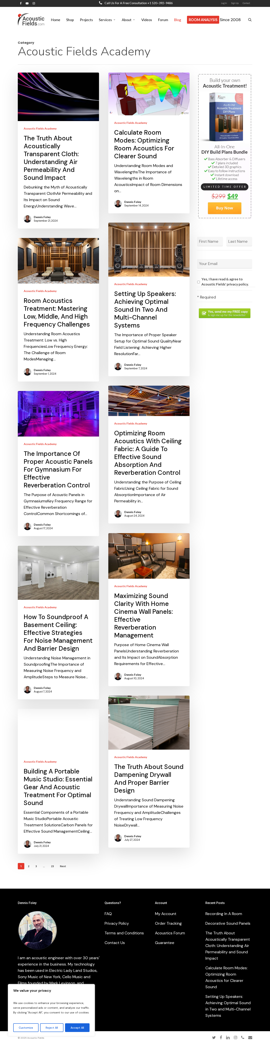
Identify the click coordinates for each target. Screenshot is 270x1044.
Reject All (52, 1027)
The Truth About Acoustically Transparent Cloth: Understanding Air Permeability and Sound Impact (227, 945)
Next (63, 866)
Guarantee (164, 942)
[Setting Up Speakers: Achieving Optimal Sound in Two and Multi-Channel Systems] (149, 299)
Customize (26, 1027)
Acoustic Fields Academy (40, 128)
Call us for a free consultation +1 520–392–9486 (138, 3)
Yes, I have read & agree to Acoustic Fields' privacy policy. (225, 281)
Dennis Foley (42, 217)
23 (52, 866)
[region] (51, 1010)
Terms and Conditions (124, 933)
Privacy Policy (117, 923)
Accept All (77, 1027)
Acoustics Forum (170, 933)
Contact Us (115, 942)
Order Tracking (168, 923)
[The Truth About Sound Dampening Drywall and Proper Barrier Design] (149, 772)
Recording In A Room (223, 913)
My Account (165, 913)
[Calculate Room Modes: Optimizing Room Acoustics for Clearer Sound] (149, 143)
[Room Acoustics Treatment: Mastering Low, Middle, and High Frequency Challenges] (58, 310)
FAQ (108, 913)
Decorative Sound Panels (227, 923)
